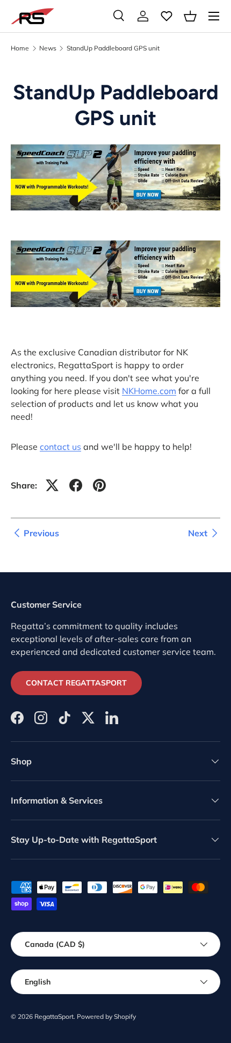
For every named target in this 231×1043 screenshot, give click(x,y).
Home (20, 48)
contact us (60, 446)
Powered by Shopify (106, 1016)
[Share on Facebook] (76, 485)
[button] (190, 16)
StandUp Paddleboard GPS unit (113, 48)
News (47, 48)
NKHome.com (149, 390)
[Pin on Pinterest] (99, 485)
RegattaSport (54, 1016)
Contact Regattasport (76, 683)
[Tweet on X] (52, 485)
